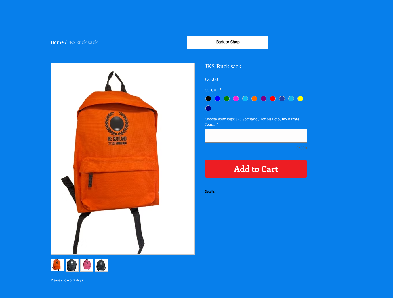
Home (57, 42)
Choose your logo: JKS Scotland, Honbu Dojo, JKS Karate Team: (252, 121)
